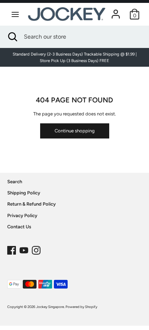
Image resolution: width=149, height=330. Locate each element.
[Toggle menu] (15, 14)
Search (14, 181)
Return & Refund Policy (31, 204)
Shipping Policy (23, 192)
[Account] (115, 10)
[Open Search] (11, 36)
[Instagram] (36, 248)
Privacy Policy (22, 215)
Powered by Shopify (81, 307)
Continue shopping (75, 130)
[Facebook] (11, 248)
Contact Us (19, 226)
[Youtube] (24, 248)
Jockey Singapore (50, 307)
